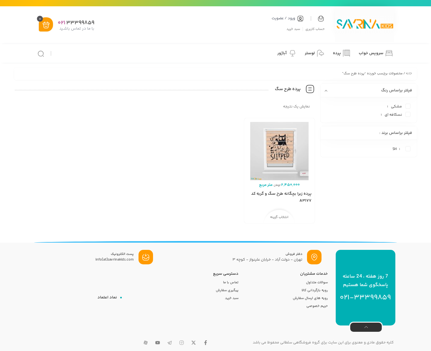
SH (395, 149)
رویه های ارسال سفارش (310, 298)
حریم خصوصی (317, 306)
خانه (409, 73)
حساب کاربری (315, 29)
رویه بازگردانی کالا (315, 290)
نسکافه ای (393, 115)
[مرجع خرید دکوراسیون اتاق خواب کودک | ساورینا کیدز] (364, 25)
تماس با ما (231, 282)
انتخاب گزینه (279, 217)
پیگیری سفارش (227, 290)
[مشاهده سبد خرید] (46, 25)
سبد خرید (293, 29)
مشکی (396, 107)
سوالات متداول (317, 282)
